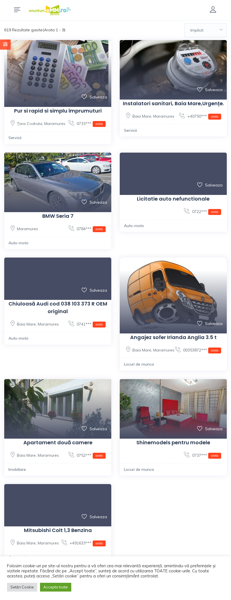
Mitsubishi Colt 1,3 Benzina (58, 530)
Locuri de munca (139, 364)
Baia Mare (141, 116)
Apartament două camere (57, 442)
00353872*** (200, 350)
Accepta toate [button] (55, 587)
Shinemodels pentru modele (173, 442)
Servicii (14, 137)
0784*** (89, 228)
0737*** (204, 455)
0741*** (89, 324)
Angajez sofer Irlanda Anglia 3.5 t (173, 337)
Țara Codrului (29, 123)
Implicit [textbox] (196, 30)
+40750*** (202, 116)
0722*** (204, 211)
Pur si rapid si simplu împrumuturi (58, 110)
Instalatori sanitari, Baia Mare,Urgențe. (173, 103)
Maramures (54, 123)
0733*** (89, 123)
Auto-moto (18, 242)
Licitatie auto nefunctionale (173, 198)
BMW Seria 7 (58, 215)
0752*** (89, 455)
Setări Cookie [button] (22, 587)
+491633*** (85, 543)
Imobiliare (17, 469)
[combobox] (206, 30)
